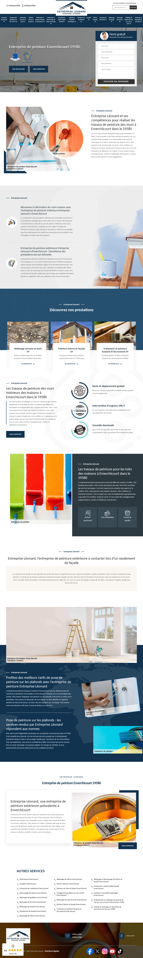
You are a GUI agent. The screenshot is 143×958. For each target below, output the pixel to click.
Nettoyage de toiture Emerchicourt (69, 879)
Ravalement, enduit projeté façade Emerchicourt (106, 887)
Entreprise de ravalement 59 (81, 19)
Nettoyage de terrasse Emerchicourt (33, 902)
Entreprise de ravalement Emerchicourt (34, 888)
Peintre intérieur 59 (95, 19)
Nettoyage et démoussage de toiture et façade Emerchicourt (108, 880)
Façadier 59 (88, 18)
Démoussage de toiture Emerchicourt (33, 893)
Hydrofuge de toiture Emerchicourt (32, 916)
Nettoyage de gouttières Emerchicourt (33, 897)
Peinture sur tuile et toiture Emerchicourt (72, 888)
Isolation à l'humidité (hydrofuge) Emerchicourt (106, 894)
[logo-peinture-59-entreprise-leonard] (71, 8)
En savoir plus (26, 364)
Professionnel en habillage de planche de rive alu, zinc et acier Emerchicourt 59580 (109, 901)
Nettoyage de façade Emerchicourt (32, 907)
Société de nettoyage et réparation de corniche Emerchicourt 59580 (107, 908)
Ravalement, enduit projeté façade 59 (62, 19)
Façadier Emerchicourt (28, 884)
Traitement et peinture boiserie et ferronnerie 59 (40, 19)
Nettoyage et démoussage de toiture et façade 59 (51, 20)
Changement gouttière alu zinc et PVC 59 (13, 19)
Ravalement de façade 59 (103, 18)
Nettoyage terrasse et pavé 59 (23, 19)
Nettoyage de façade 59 (112, 19)
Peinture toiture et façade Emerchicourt (71, 904)
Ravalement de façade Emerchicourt (33, 911)
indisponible (14, 6)
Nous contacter (39, 69)
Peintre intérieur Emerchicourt (68, 884)
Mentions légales (52, 951)
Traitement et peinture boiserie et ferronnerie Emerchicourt (69, 910)
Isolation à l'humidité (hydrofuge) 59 (72, 19)
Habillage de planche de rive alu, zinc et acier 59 (129, 20)
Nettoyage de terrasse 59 (120, 19)
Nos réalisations (18, 69)
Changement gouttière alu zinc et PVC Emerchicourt (70, 894)
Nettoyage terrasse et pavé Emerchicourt (72, 900)
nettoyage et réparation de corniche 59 (138, 19)
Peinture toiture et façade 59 (31, 19)
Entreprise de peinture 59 (4, 19)
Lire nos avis (13, 953)
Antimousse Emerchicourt (29, 879)
